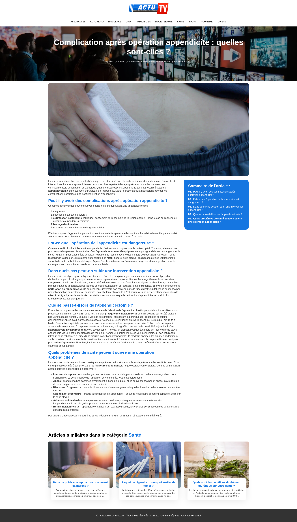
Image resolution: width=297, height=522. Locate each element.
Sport (192, 21)
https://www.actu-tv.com (111, 515)
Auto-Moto (97, 21)
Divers (222, 21)
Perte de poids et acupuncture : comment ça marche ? (80, 484)
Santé (180, 21)
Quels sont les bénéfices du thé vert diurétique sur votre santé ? (216, 484)
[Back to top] (288, 513)
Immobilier (144, 21)
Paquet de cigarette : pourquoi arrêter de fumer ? (148, 484)
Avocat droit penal (191, 515)
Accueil (109, 61)
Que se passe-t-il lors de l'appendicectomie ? (215, 214)
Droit (129, 21)
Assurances (78, 21)
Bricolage (114, 21)
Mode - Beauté (163, 21)
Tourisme (207, 21)
